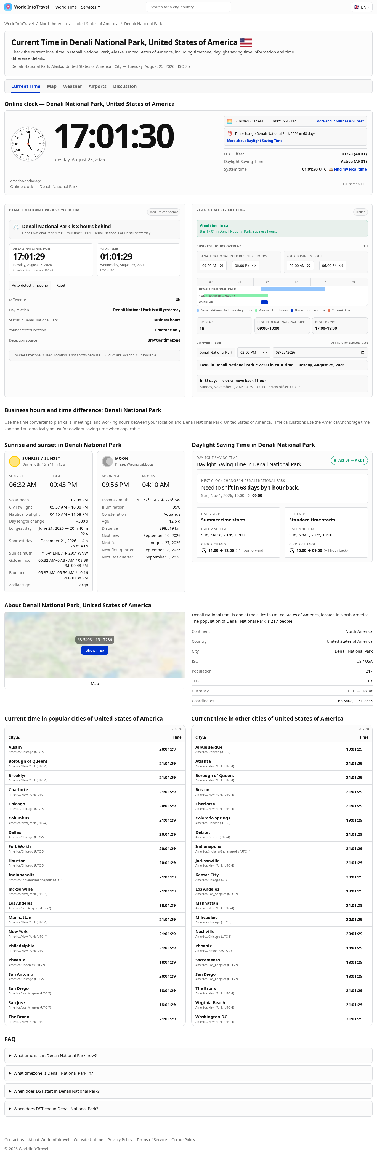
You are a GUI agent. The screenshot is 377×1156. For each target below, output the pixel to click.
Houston (17, 860)
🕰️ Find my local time (348, 169)
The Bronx (19, 1016)
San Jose (17, 1002)
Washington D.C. (212, 1016)
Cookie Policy (183, 1139)
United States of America (95, 23)
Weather (72, 86)
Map (52, 86)
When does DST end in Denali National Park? (56, 1108)
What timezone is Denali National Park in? (53, 1073)
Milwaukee (206, 917)
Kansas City (207, 874)
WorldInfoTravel (19, 23)
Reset (60, 285)
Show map (95, 650)
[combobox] (188, 7)
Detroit (202, 832)
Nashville (204, 931)
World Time (66, 7)
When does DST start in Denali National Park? (57, 1091)
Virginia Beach (210, 1002)
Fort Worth (20, 846)
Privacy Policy (120, 1139)
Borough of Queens (28, 761)
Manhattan (20, 917)
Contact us (14, 1139)
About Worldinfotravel (48, 1139)
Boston (202, 789)
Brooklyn (18, 775)
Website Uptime (88, 1139)
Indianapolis (21, 874)
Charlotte (18, 789)
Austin (15, 747)
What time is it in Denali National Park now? (55, 1055)
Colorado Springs (212, 818)
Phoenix (17, 960)
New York (18, 931)
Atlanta (203, 761)
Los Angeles (20, 903)
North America (53, 23)
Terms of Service (152, 1139)
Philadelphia (21, 945)
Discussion (125, 86)
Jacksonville (21, 889)
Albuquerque (208, 747)
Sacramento (207, 960)
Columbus (19, 818)
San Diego (19, 988)
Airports (98, 86)
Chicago (17, 803)
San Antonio (21, 974)
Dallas (15, 832)
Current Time (25, 86)
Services (88, 7)
